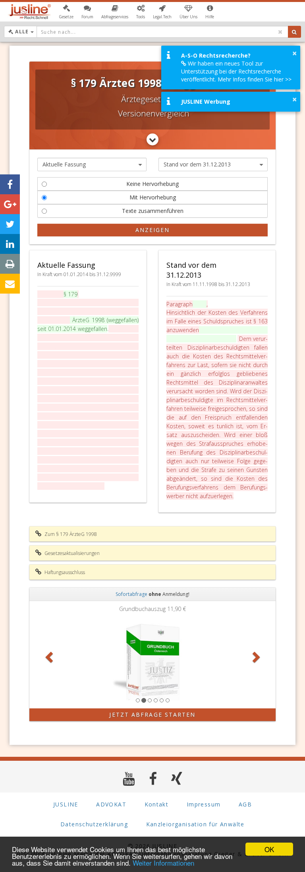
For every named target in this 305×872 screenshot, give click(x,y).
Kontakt (157, 804)
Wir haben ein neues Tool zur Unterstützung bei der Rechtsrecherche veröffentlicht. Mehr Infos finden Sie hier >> (236, 71)
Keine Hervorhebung (152, 184)
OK (269, 849)
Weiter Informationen (163, 863)
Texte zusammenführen (152, 211)
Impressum (204, 804)
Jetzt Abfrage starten (152, 714)
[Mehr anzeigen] (152, 139)
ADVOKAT (111, 804)
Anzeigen (152, 230)
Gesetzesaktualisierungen (71, 553)
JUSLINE (65, 804)
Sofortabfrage (131, 594)
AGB (245, 804)
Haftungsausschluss (64, 572)
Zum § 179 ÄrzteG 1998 (70, 534)
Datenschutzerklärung (94, 824)
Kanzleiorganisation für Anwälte (195, 824)
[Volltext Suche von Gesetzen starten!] (294, 32)
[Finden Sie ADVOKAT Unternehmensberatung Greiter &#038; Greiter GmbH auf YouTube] (129, 778)
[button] (66, 12)
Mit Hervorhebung (152, 197)
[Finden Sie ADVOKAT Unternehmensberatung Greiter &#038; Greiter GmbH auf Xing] (177, 778)
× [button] (294, 53)
